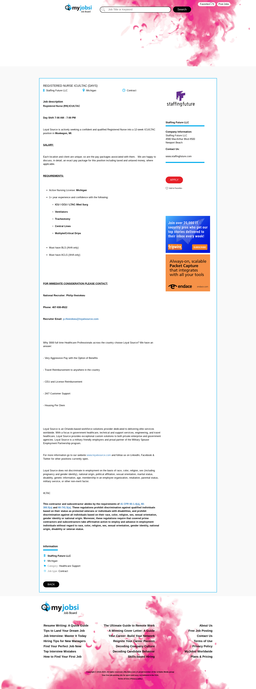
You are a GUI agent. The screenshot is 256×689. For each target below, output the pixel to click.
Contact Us (204, 636)
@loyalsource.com (88, 319)
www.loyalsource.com (99, 455)
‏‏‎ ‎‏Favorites (206, 4)
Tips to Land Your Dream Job (64, 630)
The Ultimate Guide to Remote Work (129, 625)
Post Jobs (224, 4)
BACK (51, 584)
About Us (205, 625)
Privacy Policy (202, 646)
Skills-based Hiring (141, 656)
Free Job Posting (200, 630)
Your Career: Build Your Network (132, 636)
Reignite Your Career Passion (134, 641)
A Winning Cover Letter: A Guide (132, 630)
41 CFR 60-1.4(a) (130, 504)
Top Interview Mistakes (60, 651)
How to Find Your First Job (62, 656)
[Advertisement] (128, 38)
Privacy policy (137, 679)
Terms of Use (203, 641)
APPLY (174, 179)
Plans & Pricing (201, 656)
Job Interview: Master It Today (65, 636)
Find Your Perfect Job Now (62, 646)
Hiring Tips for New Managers (65, 641)
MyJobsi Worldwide (198, 651)
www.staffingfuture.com (179, 156)
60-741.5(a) (64, 507)
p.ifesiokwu (70, 319)
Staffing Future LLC (177, 122)
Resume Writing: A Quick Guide (66, 625)
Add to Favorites (175, 188)
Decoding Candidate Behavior (134, 651)
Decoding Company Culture (135, 646)
